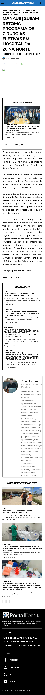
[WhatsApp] (22, 63)
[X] (10, 63)
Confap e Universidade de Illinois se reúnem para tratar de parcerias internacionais (21, 128)
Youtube (13, 682)
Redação (14, 58)
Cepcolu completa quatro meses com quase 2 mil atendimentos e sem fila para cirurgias (21, 313)
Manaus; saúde (15, 278)
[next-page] (8, 601)
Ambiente (8, 292)
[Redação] (4, 58)
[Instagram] (5, 667)
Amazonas (8, 309)
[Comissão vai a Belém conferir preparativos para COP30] (22, 496)
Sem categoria (15, 10)
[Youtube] (5, 682)
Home (5, 10)
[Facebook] (5, 63)
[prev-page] (4, 601)
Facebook (14, 660)
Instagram (14, 667)
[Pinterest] (16, 63)
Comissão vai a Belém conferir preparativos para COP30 (19, 295)
